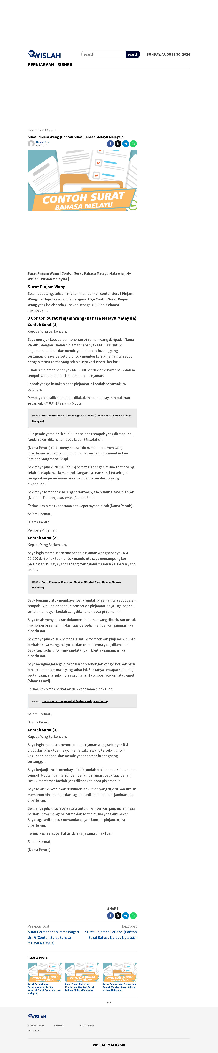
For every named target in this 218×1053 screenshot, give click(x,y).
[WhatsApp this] (133, 143)
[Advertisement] (109, 24)
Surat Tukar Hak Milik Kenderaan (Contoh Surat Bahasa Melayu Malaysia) (79, 987)
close (109, 1002)
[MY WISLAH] (45, 53)
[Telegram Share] (125, 143)
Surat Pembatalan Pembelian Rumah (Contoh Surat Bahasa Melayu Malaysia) (119, 987)
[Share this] (110, 143)
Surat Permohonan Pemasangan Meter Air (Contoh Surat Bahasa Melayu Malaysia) (44, 988)
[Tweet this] (118, 143)
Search (132, 54)
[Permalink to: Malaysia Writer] (31, 143)
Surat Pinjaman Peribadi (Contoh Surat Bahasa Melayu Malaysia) (111, 932)
